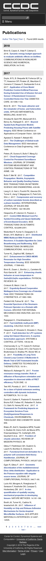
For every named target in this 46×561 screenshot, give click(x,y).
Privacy (34, 551)
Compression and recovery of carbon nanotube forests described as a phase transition (23, 200)
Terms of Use (23, 551)
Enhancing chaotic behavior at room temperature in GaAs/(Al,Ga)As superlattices (23, 275)
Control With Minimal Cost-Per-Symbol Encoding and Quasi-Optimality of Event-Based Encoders (22, 219)
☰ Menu (7, 21)
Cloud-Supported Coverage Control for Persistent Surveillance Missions (20, 159)
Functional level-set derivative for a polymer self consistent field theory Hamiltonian (23, 455)
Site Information (9, 551)
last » (23, 529)
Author (5, 39)
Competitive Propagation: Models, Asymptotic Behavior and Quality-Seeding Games (21, 178)
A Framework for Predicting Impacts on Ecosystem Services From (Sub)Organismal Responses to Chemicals (21, 411)
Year (21, 39)
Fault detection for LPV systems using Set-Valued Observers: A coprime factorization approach (23, 336)
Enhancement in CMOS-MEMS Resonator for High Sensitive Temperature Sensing (21, 259)
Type (15, 39)
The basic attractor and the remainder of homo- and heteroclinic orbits (22, 109)
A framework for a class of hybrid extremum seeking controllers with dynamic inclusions (22, 389)
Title (11, 39)
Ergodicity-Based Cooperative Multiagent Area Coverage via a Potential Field (22, 291)
